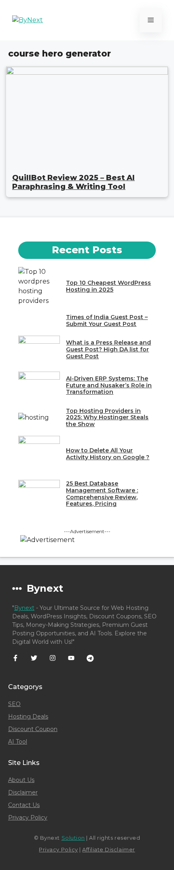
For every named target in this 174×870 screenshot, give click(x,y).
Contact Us (24, 805)
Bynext (24, 608)
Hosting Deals (28, 716)
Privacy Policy (27, 817)
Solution (73, 837)
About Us (21, 780)
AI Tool (17, 741)
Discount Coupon (32, 729)
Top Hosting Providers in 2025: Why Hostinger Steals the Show (107, 417)
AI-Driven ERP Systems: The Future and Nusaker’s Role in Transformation (109, 385)
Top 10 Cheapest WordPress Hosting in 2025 (108, 286)
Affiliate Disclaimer (108, 849)
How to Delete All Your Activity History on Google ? (107, 454)
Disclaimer (23, 792)
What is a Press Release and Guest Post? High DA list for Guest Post (108, 349)
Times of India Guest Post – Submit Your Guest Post (107, 320)
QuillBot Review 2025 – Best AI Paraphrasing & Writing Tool (73, 182)
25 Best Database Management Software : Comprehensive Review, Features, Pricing (102, 493)
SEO (14, 704)
